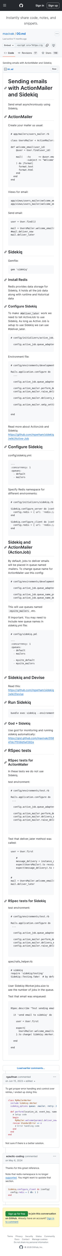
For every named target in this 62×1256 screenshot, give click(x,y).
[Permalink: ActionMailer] (5, 116)
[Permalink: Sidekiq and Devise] (5, 677)
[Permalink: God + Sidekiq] (5, 723)
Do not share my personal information (31, 1242)
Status (39, 1236)
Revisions (29, 52)
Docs (17, 1239)
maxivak (8, 33)
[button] (47, 45)
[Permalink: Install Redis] (5, 280)
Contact (25, 1239)
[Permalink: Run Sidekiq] (5, 702)
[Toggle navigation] (5, 5)
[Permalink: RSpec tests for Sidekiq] (5, 901)
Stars (51, 52)
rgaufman (11, 1076)
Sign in (40, 5)
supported (11, 1177)
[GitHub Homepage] (21, 1247)
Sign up (53, 5)
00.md (21, 33)
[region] (31, 567)
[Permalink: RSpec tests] (5, 750)
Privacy (19, 1236)
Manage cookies (39, 1239)
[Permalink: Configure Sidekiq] (5, 306)
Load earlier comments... (31, 1068)
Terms (10, 1236)
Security (29, 1236)
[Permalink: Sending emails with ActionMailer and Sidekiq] (5, 88)
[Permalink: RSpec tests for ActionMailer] (5, 762)
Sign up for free (16, 1213)
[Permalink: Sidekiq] (5, 252)
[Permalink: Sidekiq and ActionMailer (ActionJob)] (5, 547)
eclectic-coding (15, 1156)
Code (11, 52)
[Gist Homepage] (21, 5)
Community (49, 1236)
